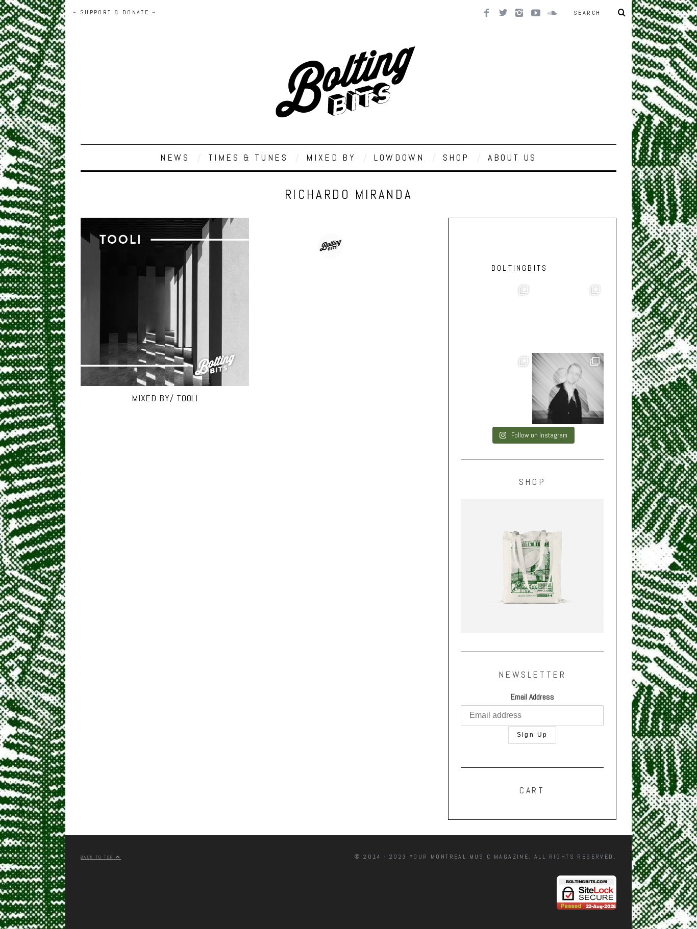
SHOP (456, 157)
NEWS (174, 157)
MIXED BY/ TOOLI (165, 398)
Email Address (532, 696)
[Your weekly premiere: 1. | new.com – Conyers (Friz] (568, 317)
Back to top (98, 857)
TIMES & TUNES (248, 157)
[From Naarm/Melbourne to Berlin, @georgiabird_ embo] (496, 317)
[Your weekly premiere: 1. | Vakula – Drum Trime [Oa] (496, 388)
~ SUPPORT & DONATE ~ (114, 12)
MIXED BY (331, 157)
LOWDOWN (399, 157)
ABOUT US (512, 157)
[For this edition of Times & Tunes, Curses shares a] (568, 388)
